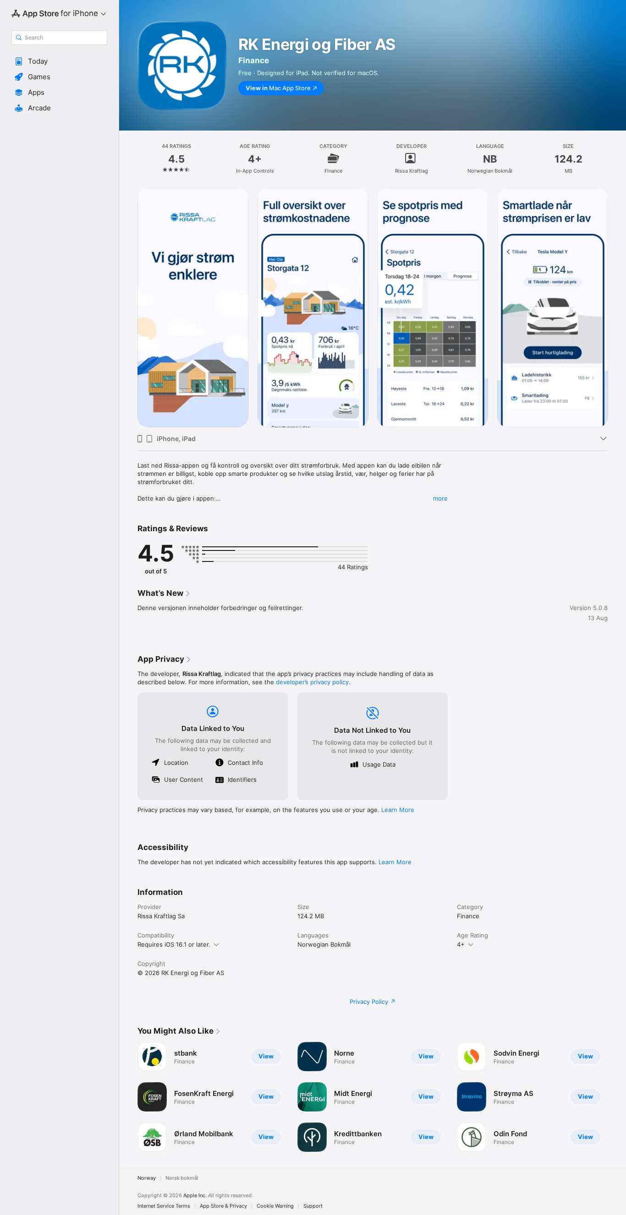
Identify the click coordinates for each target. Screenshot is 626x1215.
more (440, 498)
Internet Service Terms (163, 1206)
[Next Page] (616, 307)
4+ (461, 944)
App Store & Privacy (223, 1206)
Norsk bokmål (181, 1178)
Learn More (397, 809)
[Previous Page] (128, 307)
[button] (59, 61)
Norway (146, 1178)
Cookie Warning (275, 1206)
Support (313, 1206)
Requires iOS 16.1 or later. (173, 944)
